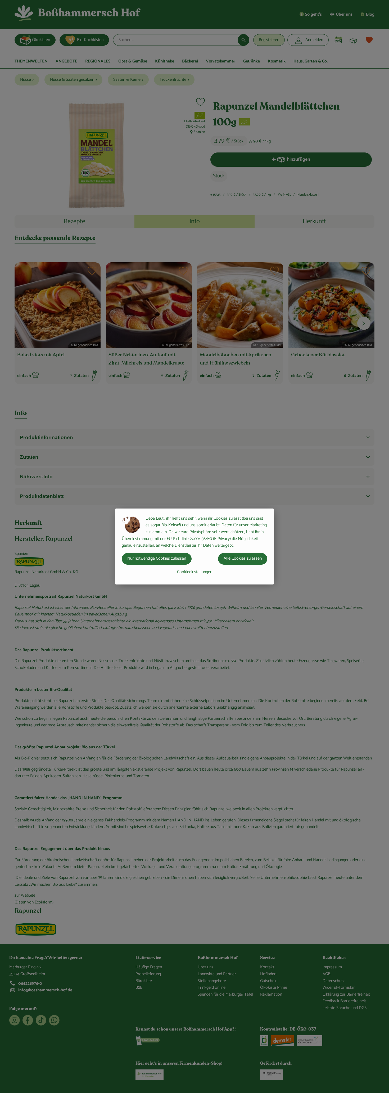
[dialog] (194, 546)
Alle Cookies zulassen (243, 558)
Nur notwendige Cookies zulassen (156, 558)
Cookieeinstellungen (194, 571)
